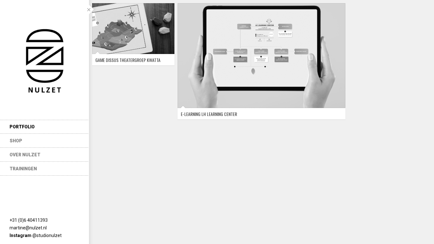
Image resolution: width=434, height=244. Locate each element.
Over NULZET (25, 154)
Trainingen (23, 168)
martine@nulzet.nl (28, 227)
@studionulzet (47, 235)
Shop (16, 140)
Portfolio (22, 126)
